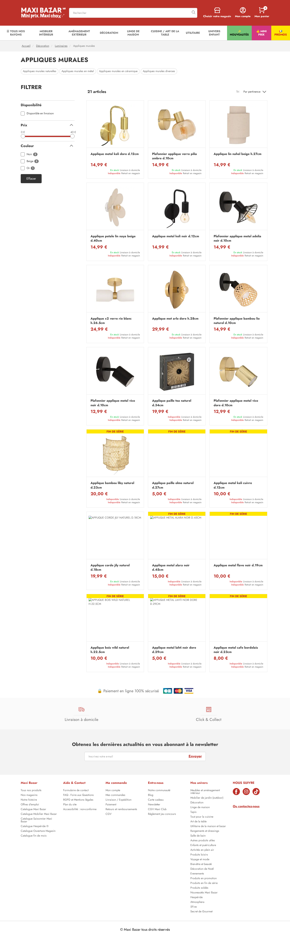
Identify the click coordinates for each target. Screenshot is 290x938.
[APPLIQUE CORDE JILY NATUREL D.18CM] (115, 536)
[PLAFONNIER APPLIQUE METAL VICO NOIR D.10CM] (115, 371)
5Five (193, 907)
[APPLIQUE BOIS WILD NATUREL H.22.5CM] (115, 618)
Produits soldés (199, 888)
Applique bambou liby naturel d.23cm (112, 485)
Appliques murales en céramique (118, 71)
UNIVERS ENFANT (214, 33)
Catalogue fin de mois (34, 836)
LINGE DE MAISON (133, 33)
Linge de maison (200, 807)
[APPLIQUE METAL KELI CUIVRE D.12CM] (238, 454)
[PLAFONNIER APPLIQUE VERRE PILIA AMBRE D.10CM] (176, 125)
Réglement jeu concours (162, 814)
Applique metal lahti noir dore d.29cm (174, 649)
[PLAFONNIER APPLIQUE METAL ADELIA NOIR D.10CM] (238, 207)
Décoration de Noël (202, 869)
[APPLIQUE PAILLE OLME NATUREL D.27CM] (176, 454)
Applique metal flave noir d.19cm (238, 565)
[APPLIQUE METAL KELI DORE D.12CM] (115, 125)
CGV (108, 814)
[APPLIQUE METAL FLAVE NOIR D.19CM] (238, 536)
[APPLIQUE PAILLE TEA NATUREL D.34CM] (176, 371)
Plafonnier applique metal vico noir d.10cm (113, 403)
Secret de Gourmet (201, 911)
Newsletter (154, 804)
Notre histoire (29, 800)
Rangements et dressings (204, 831)
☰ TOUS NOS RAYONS (16, 33)
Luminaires (61, 46)
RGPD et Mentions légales (78, 800)
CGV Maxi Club (157, 809)
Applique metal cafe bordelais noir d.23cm (236, 649)
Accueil (26, 46)
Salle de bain (198, 836)
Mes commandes (115, 795)
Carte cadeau (156, 800)
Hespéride (196, 897)
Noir (31, 154)
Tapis (193, 812)
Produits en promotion (203, 878)
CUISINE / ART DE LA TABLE (165, 33)
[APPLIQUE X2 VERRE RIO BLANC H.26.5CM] (115, 289)
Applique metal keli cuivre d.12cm (233, 485)
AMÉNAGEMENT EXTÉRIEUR (79, 33)
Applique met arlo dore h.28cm (175, 318)
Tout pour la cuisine (201, 817)
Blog (150, 795)
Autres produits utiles (202, 840)
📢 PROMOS (280, 33)
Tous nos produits (31, 790)
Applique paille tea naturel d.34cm (171, 403)
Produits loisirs (199, 854)
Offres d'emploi (30, 804)
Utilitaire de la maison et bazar (208, 826)
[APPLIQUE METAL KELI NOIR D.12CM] (176, 207)
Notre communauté (159, 790)
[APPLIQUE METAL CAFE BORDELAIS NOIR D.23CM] (238, 618)
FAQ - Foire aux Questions (78, 795)
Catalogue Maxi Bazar (33, 809)
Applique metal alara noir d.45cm (171, 567)
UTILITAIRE (193, 33)
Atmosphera (197, 902)
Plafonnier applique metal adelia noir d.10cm (237, 238)
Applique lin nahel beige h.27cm (237, 154)
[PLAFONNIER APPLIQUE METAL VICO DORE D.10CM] (238, 371)
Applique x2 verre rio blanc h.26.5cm (111, 320)
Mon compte (113, 790)
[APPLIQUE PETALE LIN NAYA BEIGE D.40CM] (115, 207)
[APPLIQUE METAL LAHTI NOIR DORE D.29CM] (176, 618)
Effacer (31, 178)
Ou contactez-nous (246, 806)
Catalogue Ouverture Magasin (38, 831)
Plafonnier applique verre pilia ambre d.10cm (174, 156)
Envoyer (195, 756)
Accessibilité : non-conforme (79, 809)
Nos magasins (29, 795)
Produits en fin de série (204, 883)
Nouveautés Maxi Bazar (204, 892)
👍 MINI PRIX (261, 33)
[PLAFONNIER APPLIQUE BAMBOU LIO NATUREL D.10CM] (238, 289)
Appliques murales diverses (159, 71)
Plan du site (70, 804)
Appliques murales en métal (78, 71)
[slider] (23, 136)
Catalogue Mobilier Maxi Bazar (39, 814)
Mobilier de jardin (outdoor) (206, 798)
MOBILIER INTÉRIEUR (46, 33)
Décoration (42, 46)
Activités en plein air (202, 850)
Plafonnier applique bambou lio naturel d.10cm (237, 320)
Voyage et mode (199, 859)
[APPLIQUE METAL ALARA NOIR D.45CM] (176, 536)
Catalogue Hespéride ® (35, 826)
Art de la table (198, 821)
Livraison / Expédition (118, 800)
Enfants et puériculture (203, 845)
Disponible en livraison (40, 113)
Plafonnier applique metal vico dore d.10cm (236, 403)
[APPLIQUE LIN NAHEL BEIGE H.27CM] (238, 125)
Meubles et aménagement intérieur (205, 792)
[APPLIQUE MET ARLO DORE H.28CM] (176, 289)
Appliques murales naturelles (39, 71)
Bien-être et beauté (201, 864)
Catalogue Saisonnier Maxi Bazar (36, 820)
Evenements (197, 873)
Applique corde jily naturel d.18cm (110, 567)
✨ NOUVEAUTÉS (239, 33)
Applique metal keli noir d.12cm (175, 236)
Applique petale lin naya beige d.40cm (113, 238)
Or (30, 168)
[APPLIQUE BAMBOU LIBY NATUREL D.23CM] (115, 454)
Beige (32, 161)
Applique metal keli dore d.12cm (115, 154)
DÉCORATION (109, 33)
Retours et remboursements (121, 809)
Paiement (111, 804)
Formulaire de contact (76, 790)
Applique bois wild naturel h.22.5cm (110, 649)
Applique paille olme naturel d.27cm (173, 485)
